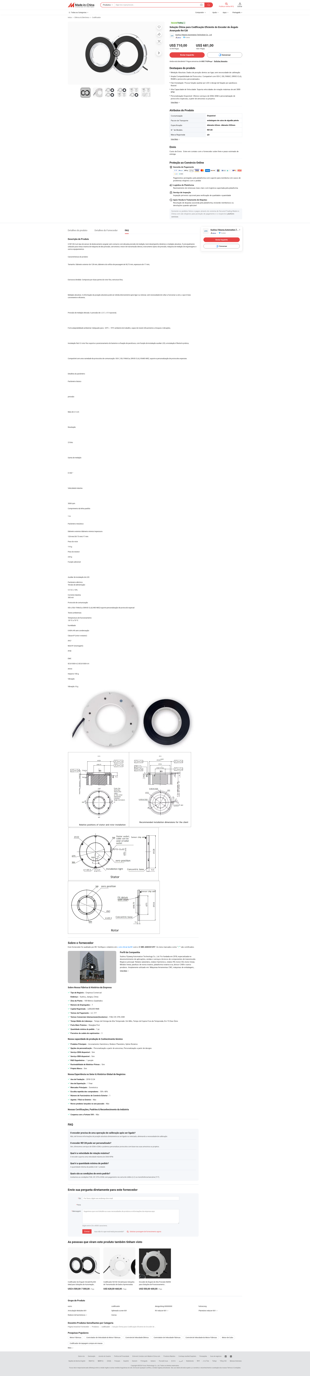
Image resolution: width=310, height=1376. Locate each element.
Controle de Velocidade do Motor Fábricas (201, 1337)
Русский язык (163, 1361)
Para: (79, 1205)
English (83, 1361)
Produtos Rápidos (169, 1356)
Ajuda (214, 12)
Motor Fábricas (75, 1337)
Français (117, 1361)
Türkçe (214, 1361)
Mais (70, 1348)
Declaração (91, 1356)
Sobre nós (81, 1356)
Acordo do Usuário (105, 1356)
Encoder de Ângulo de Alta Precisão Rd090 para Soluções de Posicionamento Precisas (155, 1284)
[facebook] (226, 1356)
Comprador (199, 12)
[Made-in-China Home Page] (81, 5)
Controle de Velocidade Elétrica (137, 1337)
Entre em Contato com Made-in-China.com (146, 1356)
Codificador (96, 17)
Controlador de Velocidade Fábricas (167, 1337)
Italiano (153, 1361)
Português (144, 1361)
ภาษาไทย (206, 1361)
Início (70, 17)
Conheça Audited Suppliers (187, 1356)
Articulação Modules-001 (77, 1310)
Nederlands (190, 1361)
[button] (201, 5)
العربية (181, 1361)
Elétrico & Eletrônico (81, 17)
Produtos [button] (107, 5)
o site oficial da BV (125, 947)
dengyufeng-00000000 (163, 1306)
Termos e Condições (233, 1368)
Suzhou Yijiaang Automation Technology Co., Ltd (193, 35)
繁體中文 (101, 1361)
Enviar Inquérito (187, 55)
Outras (114, 1315)
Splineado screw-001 (119, 1310)
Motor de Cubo (227, 1337)
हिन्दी (198, 1361)
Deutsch (134, 1361)
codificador (115, 1306)
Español (126, 1361)
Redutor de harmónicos (76, 1315)
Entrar (239, 6)
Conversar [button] (226, 55)
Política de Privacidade (121, 1356)
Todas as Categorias (78, 12)
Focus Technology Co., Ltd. (151, 1365)
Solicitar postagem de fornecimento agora (144, 1231)
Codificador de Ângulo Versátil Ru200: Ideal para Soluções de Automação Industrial (82, 1284)
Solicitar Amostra (220, 61)
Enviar (87, 1231)
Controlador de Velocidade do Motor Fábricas (103, 1337)
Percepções (203, 1356)
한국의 (173, 1361)
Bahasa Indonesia (236, 1361)
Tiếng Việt (223, 1361)
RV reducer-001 (161, 1310)
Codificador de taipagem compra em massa (86, 1343)
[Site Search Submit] (208, 4)
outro (70, 1306)
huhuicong (203, 1306)
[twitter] (231, 1356)
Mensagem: (76, 1211)
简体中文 (91, 1361)
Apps (225, 12)
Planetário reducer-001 (207, 1310)
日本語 (109, 1361)
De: (80, 1198)
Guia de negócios (215, 1356)
